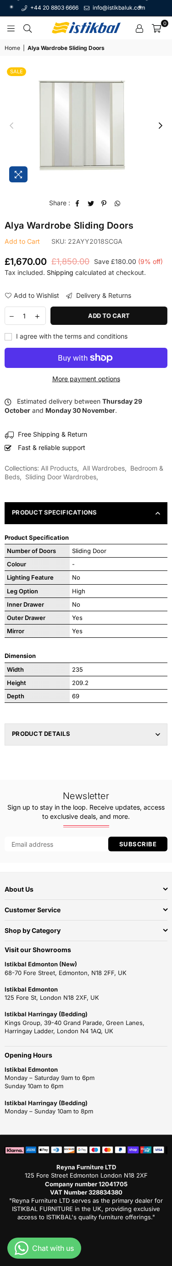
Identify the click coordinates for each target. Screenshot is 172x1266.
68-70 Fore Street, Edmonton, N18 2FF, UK (66, 972)
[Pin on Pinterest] (104, 203)
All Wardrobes (104, 468)
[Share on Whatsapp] (117, 203)
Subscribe (138, 844)
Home (12, 47)
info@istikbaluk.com (118, 7)
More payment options (86, 379)
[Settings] (139, 28)
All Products (59, 468)
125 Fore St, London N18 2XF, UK (52, 997)
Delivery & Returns (102, 295)
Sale (16, 71)
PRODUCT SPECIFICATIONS (54, 512)
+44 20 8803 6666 (53, 7)
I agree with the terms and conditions (71, 336)
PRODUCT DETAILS (41, 733)
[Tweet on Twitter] (91, 203)
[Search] (27, 28)
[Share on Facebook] (77, 203)
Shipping (60, 272)
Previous (11, 126)
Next (160, 126)
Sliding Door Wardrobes (60, 477)
